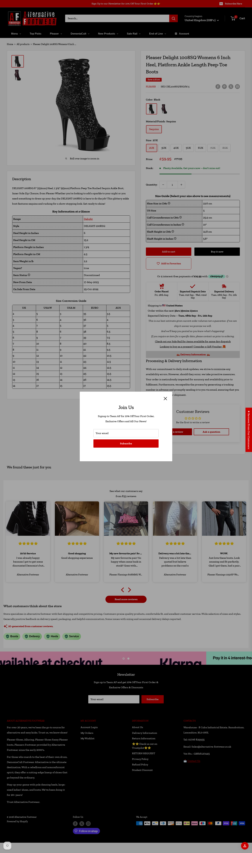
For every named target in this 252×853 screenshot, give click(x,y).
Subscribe (126, 443)
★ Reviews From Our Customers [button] (248, 429)
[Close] (165, 398)
